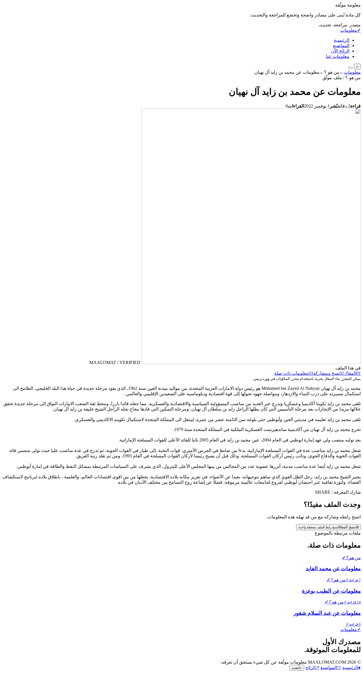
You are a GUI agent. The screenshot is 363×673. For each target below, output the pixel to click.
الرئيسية (341, 40)
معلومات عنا (337, 56)
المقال (352, 373)
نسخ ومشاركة (328, 373)
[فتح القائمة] (350, 68)
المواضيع (341, 45)
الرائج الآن (340, 51)
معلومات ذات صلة (293, 373)
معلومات (352, 72)
